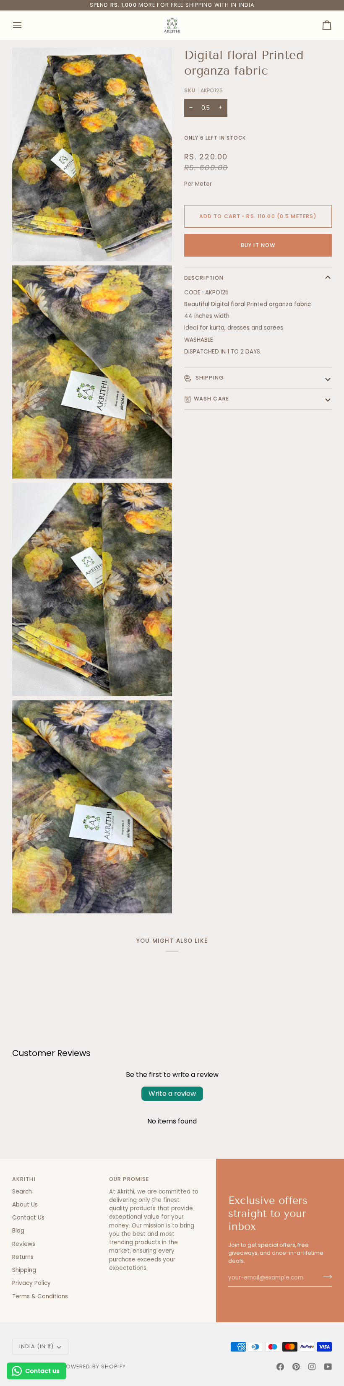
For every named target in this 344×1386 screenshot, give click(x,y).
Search (22, 1192)
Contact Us (28, 1218)
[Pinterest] (296, 1366)
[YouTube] (328, 1366)
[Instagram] (312, 1366)
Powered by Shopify (94, 1366)
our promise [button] (129, 1179)
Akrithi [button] (24, 1179)
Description (204, 277)
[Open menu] (24, 25)
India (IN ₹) (36, 1346)
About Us (25, 1205)
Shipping (209, 377)
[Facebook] (280, 1366)
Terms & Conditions (40, 1296)
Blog (18, 1231)
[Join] (325, 1277)
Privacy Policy (31, 1283)
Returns (23, 1257)
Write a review (172, 1093)
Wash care (211, 398)
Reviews (23, 1244)
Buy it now (258, 245)
